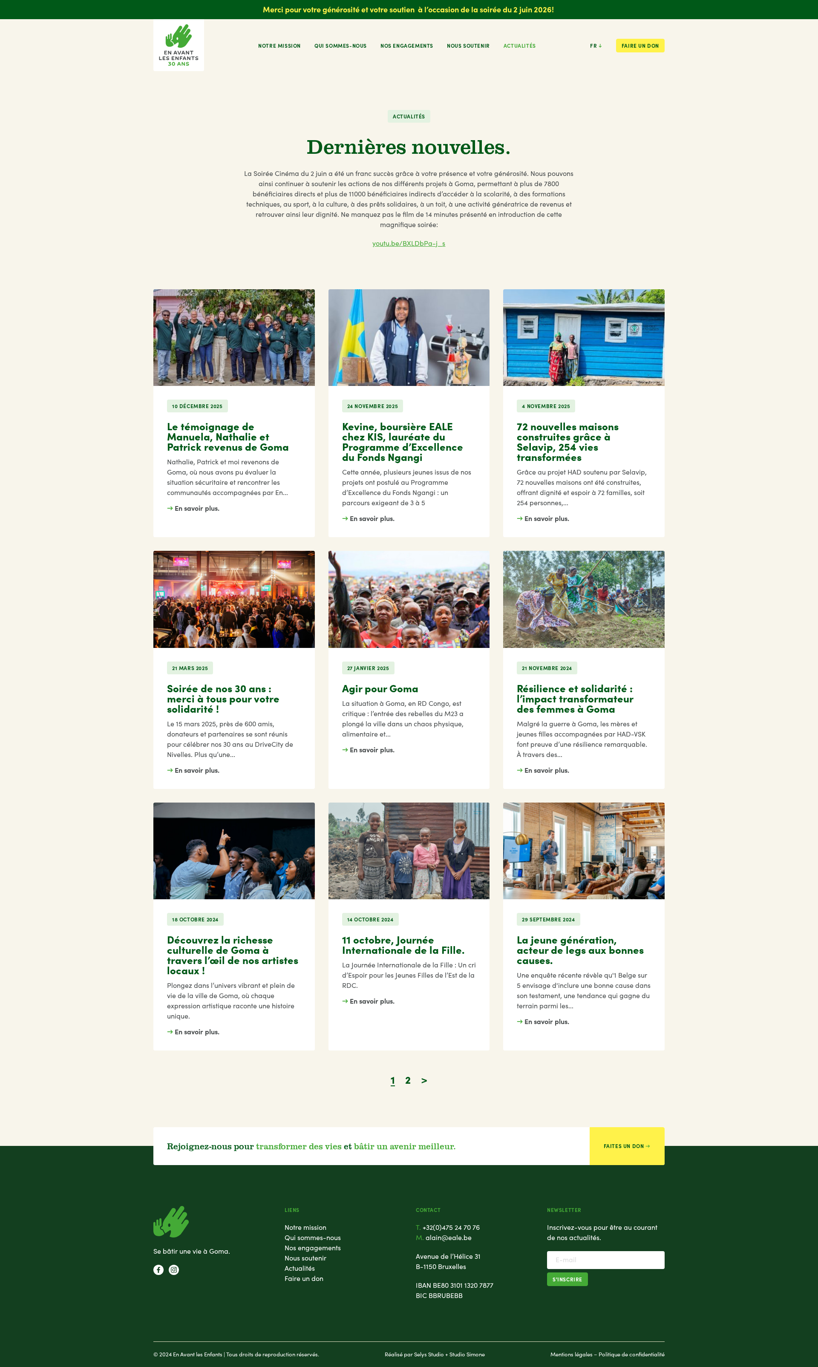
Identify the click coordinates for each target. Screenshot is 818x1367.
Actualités (520, 45)
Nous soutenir (468, 45)
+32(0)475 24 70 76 (451, 1227)
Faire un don (640, 45)
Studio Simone (467, 1354)
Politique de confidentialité (632, 1354)
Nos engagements (406, 45)
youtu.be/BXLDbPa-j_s (408, 243)
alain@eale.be (449, 1237)
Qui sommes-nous (340, 45)
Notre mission (279, 45)
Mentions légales (571, 1354)
